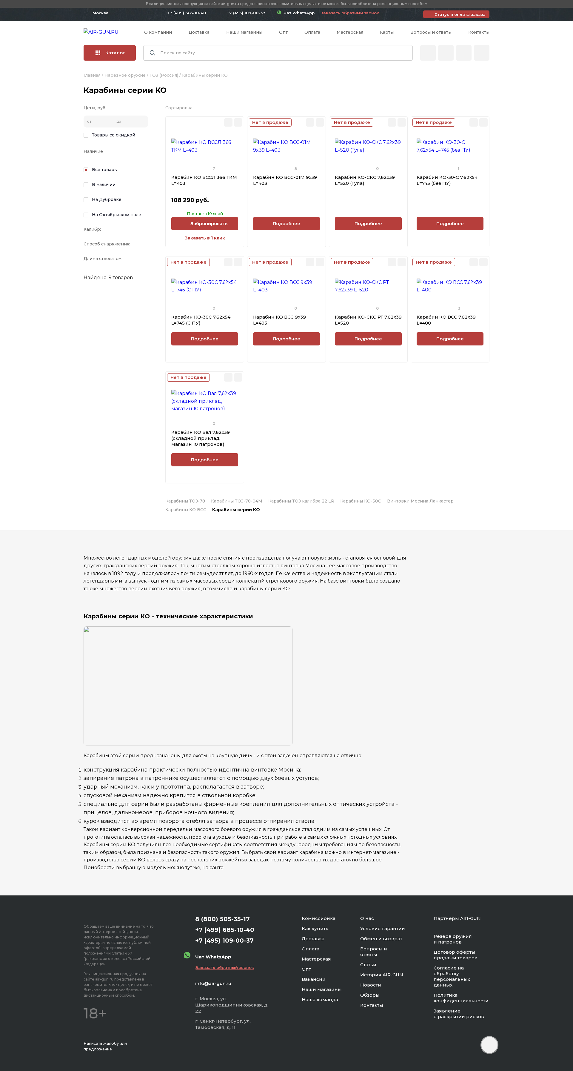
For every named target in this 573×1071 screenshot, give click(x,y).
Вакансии (314, 979)
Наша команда (320, 999)
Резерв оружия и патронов (453, 939)
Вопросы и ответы (431, 32)
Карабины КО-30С (360, 501)
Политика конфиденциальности (461, 998)
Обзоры (370, 995)
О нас (367, 918)
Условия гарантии (382, 928)
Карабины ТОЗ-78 (185, 501)
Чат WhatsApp (298, 12)
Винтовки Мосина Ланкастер (420, 501)
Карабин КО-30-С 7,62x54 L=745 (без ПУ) (447, 180)
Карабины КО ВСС (185, 509)
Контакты (478, 32)
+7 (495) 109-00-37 (246, 12)
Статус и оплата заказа (460, 14)
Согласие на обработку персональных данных (452, 976)
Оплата (312, 32)
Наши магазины (244, 32)
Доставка (199, 32)
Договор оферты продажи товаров (456, 955)
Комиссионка (318, 918)
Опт (283, 32)
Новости (370, 985)
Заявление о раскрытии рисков (459, 1013)
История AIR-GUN (381, 975)
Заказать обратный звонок (350, 12)
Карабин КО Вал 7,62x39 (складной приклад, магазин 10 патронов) (200, 438)
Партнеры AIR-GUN (457, 918)
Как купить (315, 928)
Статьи (368, 964)
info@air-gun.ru (213, 983)
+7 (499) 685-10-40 (186, 12)
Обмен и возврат (381, 938)
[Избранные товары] (464, 53)
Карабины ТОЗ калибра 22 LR (301, 501)
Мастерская (350, 32)
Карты (387, 32)
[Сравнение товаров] (446, 53)
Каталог (115, 53)
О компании (158, 32)
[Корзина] (481, 53)
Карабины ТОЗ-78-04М (236, 501)
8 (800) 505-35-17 (222, 919)
